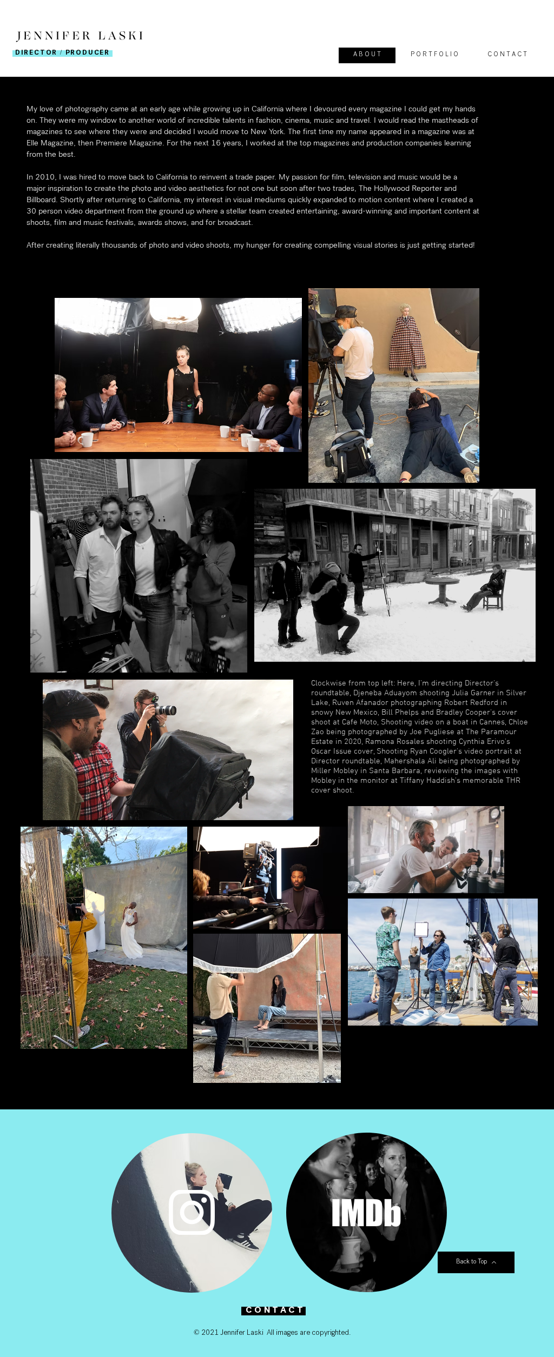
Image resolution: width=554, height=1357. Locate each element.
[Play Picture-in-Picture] (260, 807)
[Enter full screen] (279, 807)
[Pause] (57, 807)
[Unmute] (75, 807)
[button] (433, 55)
